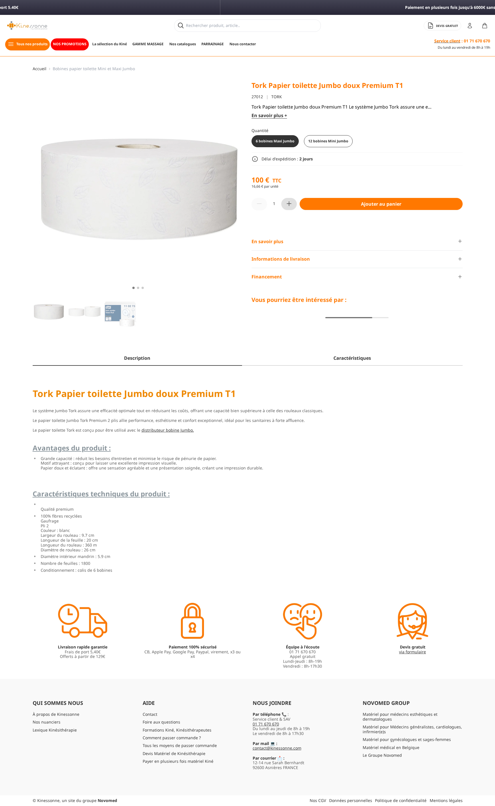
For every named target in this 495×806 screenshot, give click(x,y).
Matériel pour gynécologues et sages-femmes (407, 739)
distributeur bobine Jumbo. (168, 430)
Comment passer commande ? (172, 737)
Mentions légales (446, 800)
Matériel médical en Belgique (391, 747)
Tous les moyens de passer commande (180, 745)
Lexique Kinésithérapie (55, 730)
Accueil (39, 68)
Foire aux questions (161, 722)
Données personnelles (350, 800)
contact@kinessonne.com (277, 748)
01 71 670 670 (266, 724)
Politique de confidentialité (401, 800)
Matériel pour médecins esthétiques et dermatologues (400, 716)
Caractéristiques (352, 358)
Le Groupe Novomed (382, 755)
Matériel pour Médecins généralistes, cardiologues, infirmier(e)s (412, 729)
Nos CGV (318, 800)
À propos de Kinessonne (56, 714)
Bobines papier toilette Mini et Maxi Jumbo (94, 68)
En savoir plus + (269, 115)
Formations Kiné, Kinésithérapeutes (177, 730)
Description (137, 358)
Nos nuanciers (46, 722)
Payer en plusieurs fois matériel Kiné (178, 761)
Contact (150, 714)
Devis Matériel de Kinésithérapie (174, 753)
